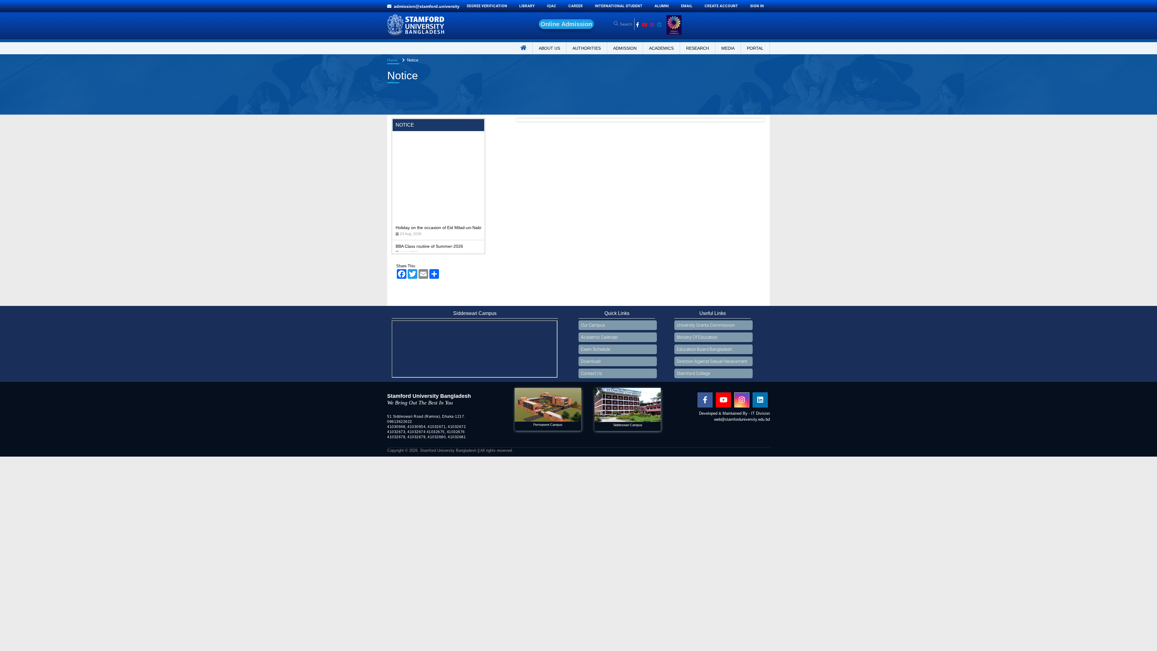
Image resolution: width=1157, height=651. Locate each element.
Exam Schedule (595, 349)
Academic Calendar (599, 337)
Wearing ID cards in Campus (423, 238)
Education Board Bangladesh (704, 349)
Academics (661, 48)
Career (575, 6)
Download (590, 361)
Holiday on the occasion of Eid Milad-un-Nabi (438, 200)
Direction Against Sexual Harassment (712, 361)
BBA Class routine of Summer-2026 (429, 219)
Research (697, 48)
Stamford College (693, 373)
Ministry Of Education (697, 337)
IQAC (551, 6)
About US (549, 48)
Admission (625, 48)
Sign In (757, 6)
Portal (755, 48)
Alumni (661, 6)
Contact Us (591, 373)
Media (728, 48)
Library (527, 6)
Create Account (721, 6)
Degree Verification (487, 6)
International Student (618, 6)
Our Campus (593, 325)
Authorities (586, 48)
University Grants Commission (706, 325)
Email (686, 6)
